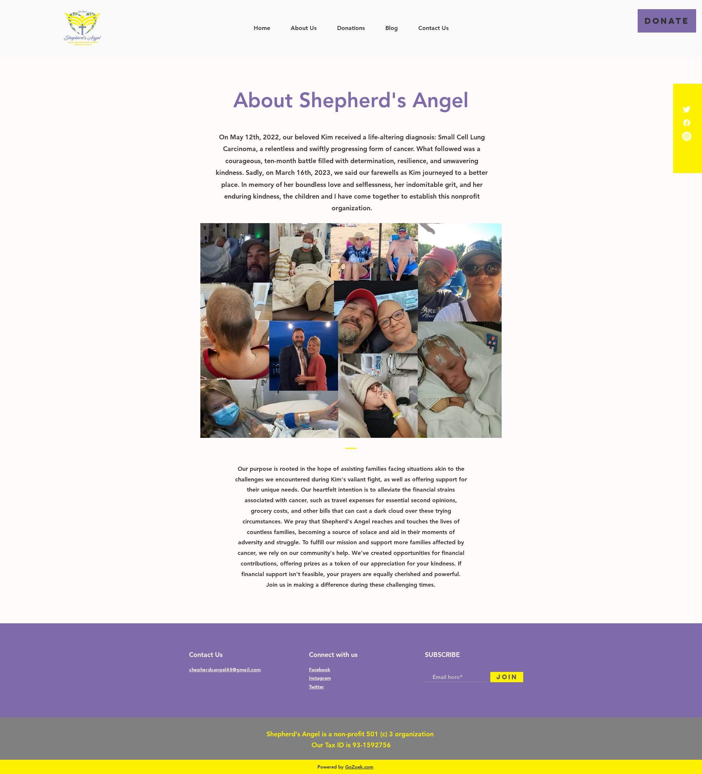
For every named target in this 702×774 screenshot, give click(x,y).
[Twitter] (686, 109)
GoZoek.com (359, 767)
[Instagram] (686, 136)
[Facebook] (686, 122)
